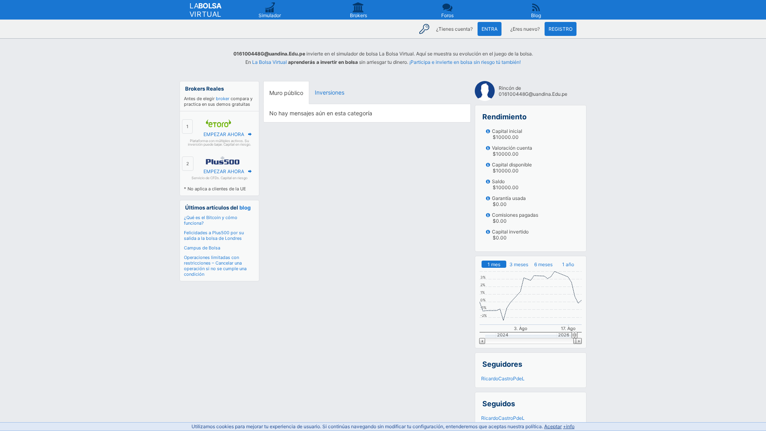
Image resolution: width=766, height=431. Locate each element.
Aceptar (553, 426)
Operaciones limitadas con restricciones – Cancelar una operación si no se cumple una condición (215, 266)
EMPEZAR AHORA (223, 134)
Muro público (286, 92)
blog (245, 207)
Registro (561, 29)
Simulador (270, 15)
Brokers (358, 15)
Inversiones (329, 92)
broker (222, 98)
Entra (490, 29)
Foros (447, 15)
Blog (536, 15)
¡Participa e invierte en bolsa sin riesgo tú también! (465, 62)
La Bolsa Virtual (269, 62)
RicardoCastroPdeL (503, 379)
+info (568, 426)
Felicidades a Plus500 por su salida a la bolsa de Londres (214, 235)
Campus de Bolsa (202, 248)
